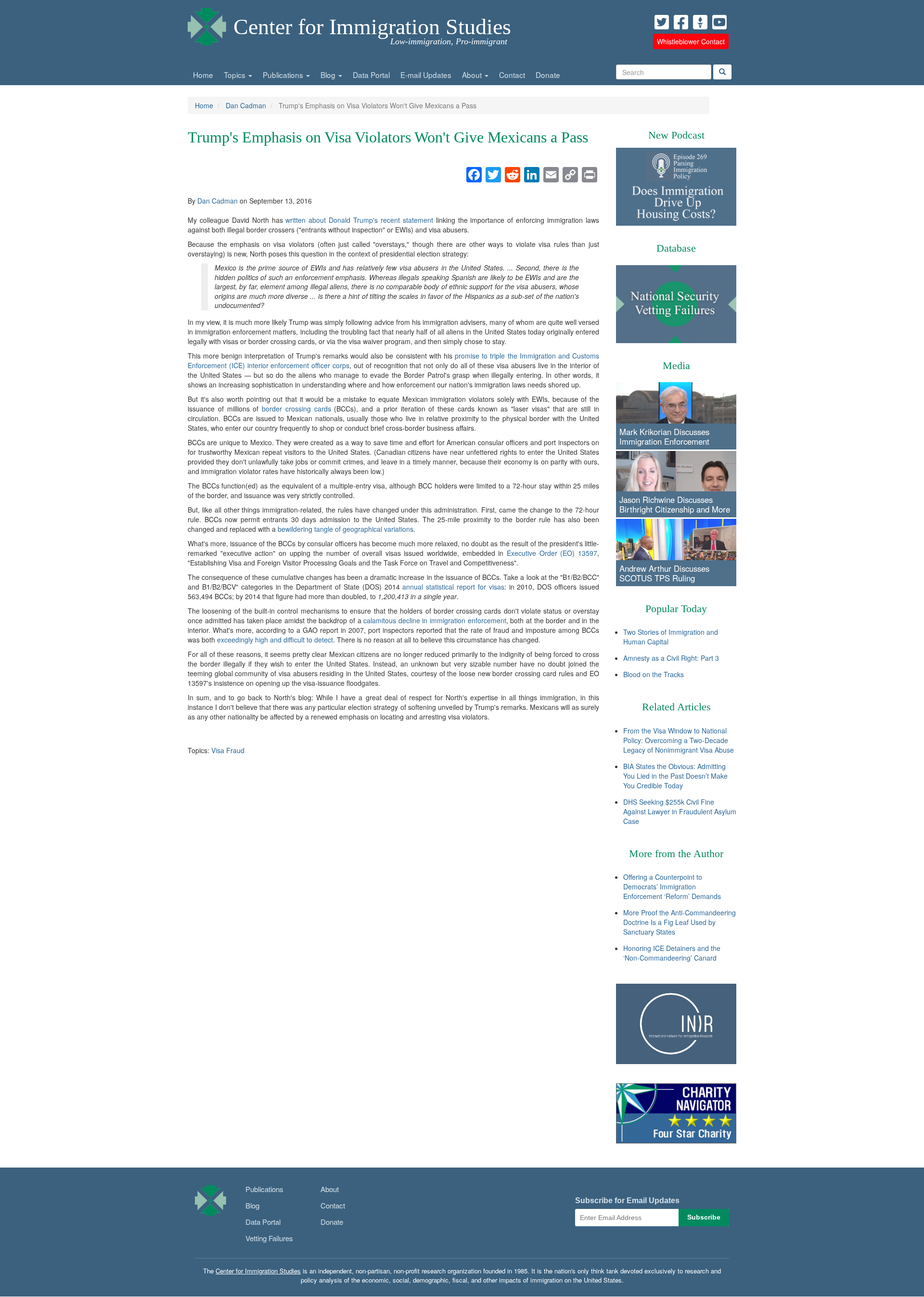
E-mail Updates (425, 74)
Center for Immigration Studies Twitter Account (661, 22)
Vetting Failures (269, 1238)
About (473, 74)
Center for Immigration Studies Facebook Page (681, 22)
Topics (235, 74)
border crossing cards (296, 408)
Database (676, 248)
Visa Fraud (227, 750)
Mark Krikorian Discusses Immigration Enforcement (664, 436)
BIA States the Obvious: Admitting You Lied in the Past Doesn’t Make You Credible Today (675, 775)
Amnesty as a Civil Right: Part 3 (671, 658)
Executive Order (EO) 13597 (552, 553)
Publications (284, 74)
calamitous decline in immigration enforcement (434, 620)
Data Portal (371, 74)
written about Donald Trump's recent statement (359, 220)
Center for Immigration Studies (372, 26)
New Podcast (676, 135)
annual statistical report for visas (453, 586)
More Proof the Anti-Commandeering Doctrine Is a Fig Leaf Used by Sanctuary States (679, 922)
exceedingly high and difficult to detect (275, 639)
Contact (512, 74)
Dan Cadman (246, 105)
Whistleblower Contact (691, 41)
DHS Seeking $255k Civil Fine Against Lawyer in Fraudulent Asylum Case (679, 811)
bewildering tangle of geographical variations (345, 529)
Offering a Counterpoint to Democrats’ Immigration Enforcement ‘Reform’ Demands (672, 886)
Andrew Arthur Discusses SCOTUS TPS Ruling (664, 573)
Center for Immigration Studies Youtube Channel (719, 22)
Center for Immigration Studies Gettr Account (700, 22)
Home (203, 74)
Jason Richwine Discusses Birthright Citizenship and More (674, 504)
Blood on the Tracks (653, 674)
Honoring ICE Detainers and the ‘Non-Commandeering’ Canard (671, 953)
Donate (548, 74)
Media (676, 366)
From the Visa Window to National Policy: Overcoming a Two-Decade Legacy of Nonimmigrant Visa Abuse (678, 740)
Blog (329, 74)
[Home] (207, 24)
